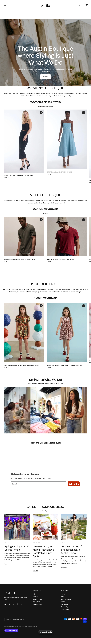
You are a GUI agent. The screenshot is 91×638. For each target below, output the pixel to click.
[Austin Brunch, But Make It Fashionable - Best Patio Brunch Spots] (45, 527)
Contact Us (35, 596)
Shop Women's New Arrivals (45, 106)
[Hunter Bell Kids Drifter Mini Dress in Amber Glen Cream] (24, 332)
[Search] (82, 5)
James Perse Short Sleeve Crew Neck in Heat (60, 259)
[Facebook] (6, 604)
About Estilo (64, 590)
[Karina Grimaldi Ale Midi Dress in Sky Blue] (67, 139)
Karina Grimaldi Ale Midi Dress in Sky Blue (59, 172)
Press (62, 596)
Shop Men (45, 213)
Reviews (63, 602)
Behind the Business (66, 599)
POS (24, 626)
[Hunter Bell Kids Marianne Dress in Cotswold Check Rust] (67, 332)
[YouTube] (15, 604)
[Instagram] (11, 604)
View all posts (45, 511)
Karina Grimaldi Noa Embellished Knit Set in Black (19, 175)
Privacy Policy (64, 607)
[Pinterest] (19, 604)
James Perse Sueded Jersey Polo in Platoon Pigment (20, 259)
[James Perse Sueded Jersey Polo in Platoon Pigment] (24, 236)
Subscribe (74, 483)
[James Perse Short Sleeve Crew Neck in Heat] (67, 236)
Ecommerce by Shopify (32, 626)
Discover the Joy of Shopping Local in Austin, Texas (71, 549)
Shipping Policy (36, 602)
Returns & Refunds (37, 604)
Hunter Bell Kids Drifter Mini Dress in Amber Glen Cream (21, 365)
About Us (63, 594)
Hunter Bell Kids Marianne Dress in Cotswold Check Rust (65, 365)
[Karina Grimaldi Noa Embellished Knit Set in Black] (24, 141)
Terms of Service (65, 609)
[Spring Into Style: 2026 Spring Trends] (17, 527)
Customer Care (37, 590)
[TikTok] (23, 604)
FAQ (34, 594)
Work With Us (64, 604)
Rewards (35, 607)
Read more (7, 564)
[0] (85, 5)
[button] (45, 76)
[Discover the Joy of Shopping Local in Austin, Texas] (74, 527)
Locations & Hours (37, 599)
